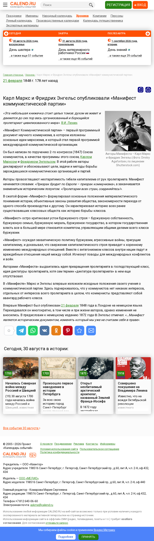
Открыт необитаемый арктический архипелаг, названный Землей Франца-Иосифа (95, 392)
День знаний (117, 50)
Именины (31, 16)
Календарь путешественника (103, 20)
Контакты (92, 443)
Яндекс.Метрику (104, 530)
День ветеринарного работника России (74, 51)
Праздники (13, 16)
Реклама (79, 443)
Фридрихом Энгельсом (37, 162)
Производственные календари (57, 20)
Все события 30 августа (21, 428)
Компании (99, 16)
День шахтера (19, 50)
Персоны (116, 16)
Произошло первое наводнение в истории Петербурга (58, 388)
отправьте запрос (57, 522)
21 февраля (12, 80)
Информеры (107, 443)
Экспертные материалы (22, 25)
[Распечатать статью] (148, 90)
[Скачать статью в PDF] (140, 90)
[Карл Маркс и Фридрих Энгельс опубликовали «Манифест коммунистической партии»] (79, 330)
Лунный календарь (19, 20)
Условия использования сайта (59, 448)
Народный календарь (57, 16)
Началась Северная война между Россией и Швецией (20, 386)
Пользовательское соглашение (99, 448)
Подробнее (65, 536)
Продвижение (63, 443)
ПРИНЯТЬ (88, 536)
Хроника (82, 16)
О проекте (46, 443)
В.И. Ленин (69, 123)
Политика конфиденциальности (59, 452)
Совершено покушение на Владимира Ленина (132, 386)
